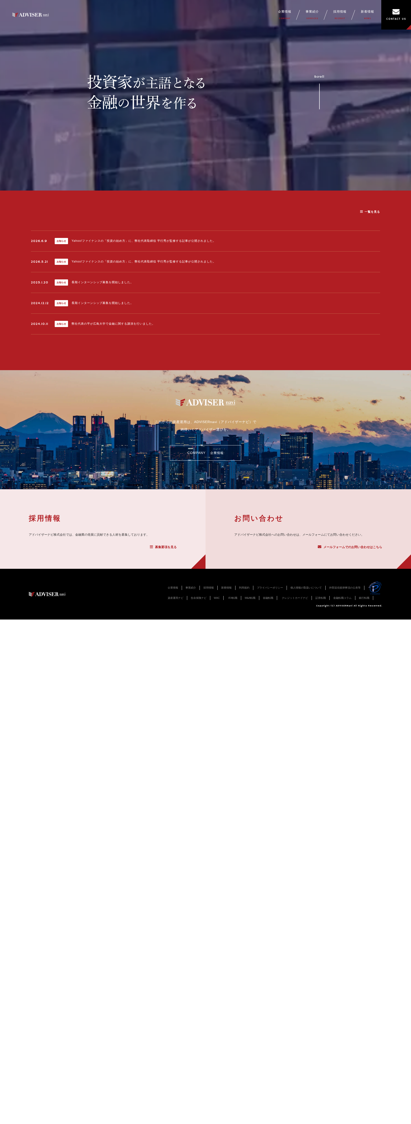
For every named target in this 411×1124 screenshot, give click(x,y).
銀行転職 (364, 597)
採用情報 (340, 15)
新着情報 (367, 15)
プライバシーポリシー (270, 587)
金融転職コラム (342, 597)
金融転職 (268, 597)
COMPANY (205, 453)
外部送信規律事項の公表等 (345, 587)
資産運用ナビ (175, 597)
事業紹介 (312, 15)
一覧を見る (372, 211)
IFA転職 (232, 597)
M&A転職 (250, 597)
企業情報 (284, 15)
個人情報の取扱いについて (306, 587)
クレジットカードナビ (295, 597)
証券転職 (320, 597)
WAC (217, 597)
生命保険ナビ (198, 597)
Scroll (319, 77)
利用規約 (244, 587)
